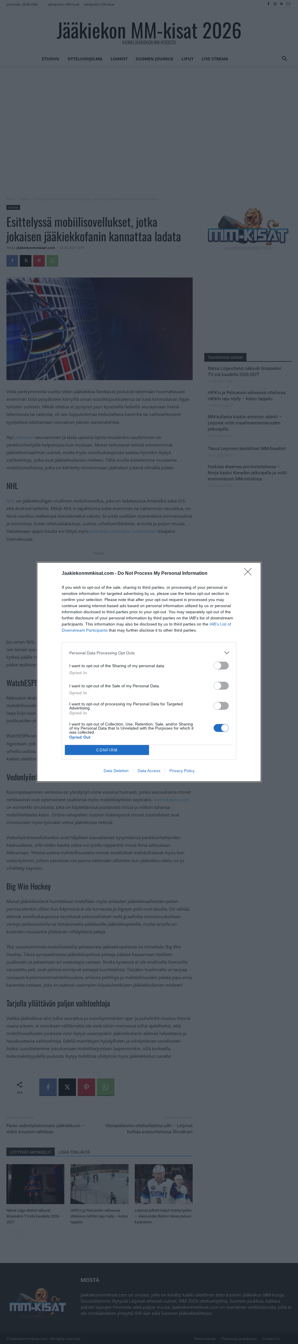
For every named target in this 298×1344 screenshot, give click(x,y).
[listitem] (149, 653)
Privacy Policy (182, 770)
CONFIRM (107, 750)
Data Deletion (116, 770)
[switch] (221, 666)
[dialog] (149, 672)
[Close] (249, 573)
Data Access (149, 770)
